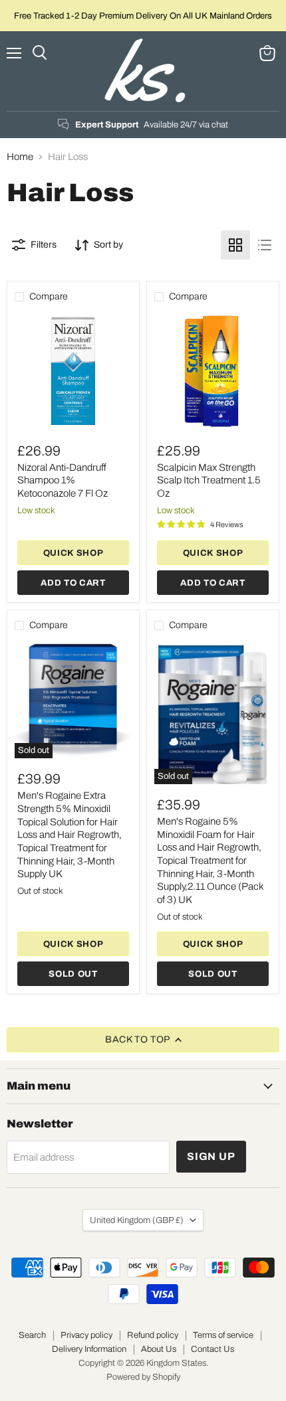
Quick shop (73, 553)
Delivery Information (89, 1349)
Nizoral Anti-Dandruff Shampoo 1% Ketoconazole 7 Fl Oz (62, 480)
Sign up (211, 1156)
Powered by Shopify (143, 1377)
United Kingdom (137, 1220)
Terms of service (223, 1335)
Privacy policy (86, 1335)
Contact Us (212, 1349)
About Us (158, 1349)
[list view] (264, 245)
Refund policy (152, 1335)
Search (32, 1335)
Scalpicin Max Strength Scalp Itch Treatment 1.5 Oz (209, 480)
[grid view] (235, 245)
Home (20, 156)
